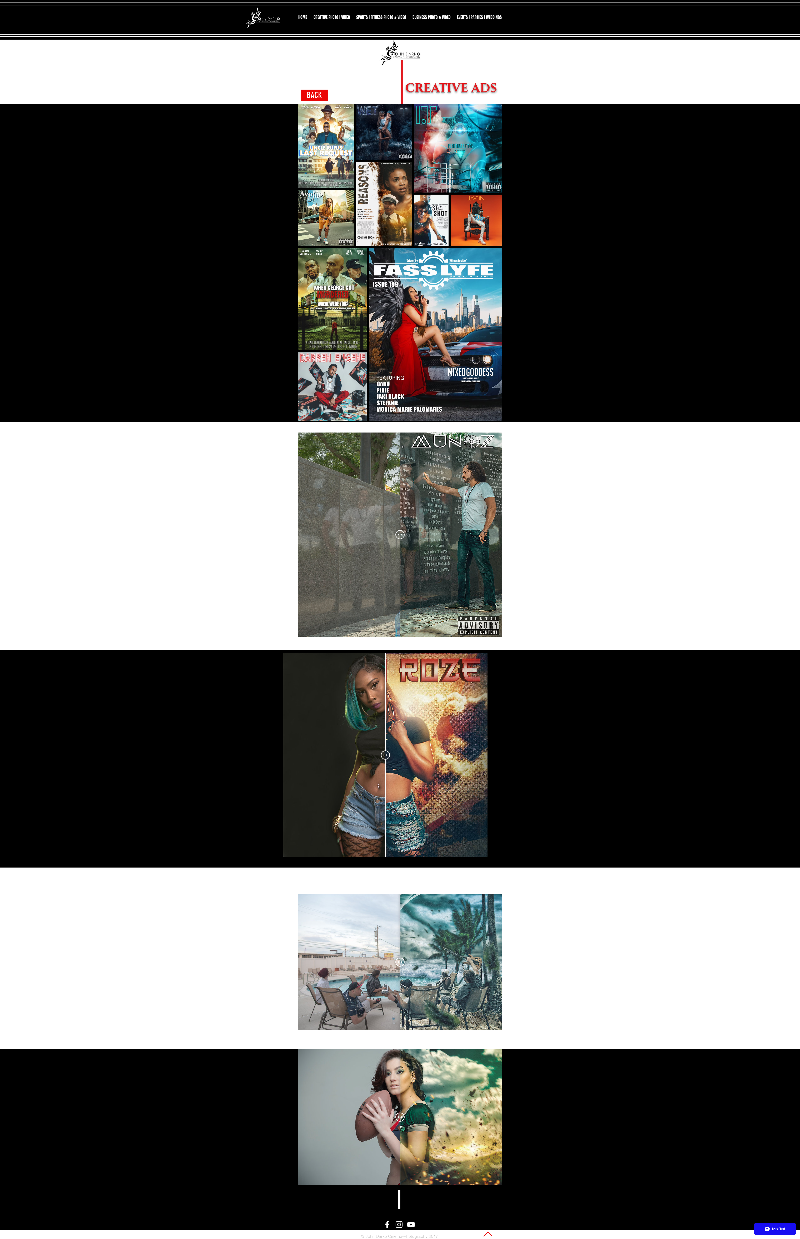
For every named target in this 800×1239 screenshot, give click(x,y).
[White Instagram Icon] (399, 1224)
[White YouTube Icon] (411, 1224)
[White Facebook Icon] (387, 1224)
